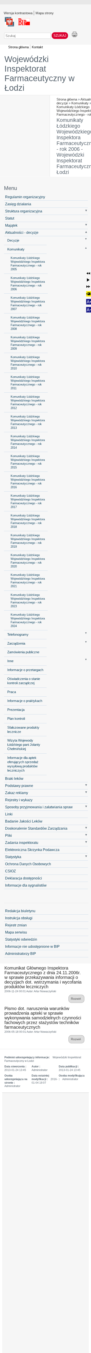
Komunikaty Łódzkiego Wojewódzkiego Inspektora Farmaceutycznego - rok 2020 (28, 560)
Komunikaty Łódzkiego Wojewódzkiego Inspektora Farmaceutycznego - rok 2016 (28, 481)
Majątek (11, 225)
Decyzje (13, 240)
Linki (9, 814)
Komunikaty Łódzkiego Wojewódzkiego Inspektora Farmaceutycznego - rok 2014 (28, 442)
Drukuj (74, 34)
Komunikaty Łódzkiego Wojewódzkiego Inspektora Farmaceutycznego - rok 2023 (28, 600)
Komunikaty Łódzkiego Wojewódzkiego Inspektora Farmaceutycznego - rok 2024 (28, 620)
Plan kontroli (16, 718)
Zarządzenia (16, 643)
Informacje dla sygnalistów (26, 885)
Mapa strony (45, 13)
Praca (11, 692)
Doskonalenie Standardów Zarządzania (36, 828)
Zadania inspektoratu (21, 843)
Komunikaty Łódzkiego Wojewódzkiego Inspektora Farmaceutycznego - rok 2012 (28, 402)
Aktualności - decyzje (21, 232)
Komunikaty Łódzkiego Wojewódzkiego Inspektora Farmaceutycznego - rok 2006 (28, 283)
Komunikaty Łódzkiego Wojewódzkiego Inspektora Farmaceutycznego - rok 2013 (28, 422)
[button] (88, 273)
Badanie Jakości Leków (23, 821)
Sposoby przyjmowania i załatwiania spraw (39, 807)
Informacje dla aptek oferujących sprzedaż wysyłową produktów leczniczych (22, 764)
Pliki (8, 835)
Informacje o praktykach (24, 701)
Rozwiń (76, 998)
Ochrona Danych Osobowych (28, 864)
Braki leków (14, 778)
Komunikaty (80, 103)
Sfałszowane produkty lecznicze (23, 730)
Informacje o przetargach (25, 670)
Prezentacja (16, 710)
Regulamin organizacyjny (25, 197)
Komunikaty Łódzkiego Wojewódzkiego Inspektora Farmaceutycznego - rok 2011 (28, 382)
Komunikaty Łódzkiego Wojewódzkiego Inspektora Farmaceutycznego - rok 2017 (28, 501)
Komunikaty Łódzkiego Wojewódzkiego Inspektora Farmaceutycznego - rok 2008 (28, 323)
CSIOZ (10, 871)
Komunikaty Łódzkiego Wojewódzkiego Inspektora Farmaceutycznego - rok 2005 (28, 263)
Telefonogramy (17, 634)
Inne (10, 661)
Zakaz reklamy (16, 793)
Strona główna (67, 99)
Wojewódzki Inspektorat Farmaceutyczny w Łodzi (39, 73)
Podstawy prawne (19, 786)
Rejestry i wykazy (18, 800)
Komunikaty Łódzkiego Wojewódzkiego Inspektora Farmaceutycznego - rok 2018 (28, 521)
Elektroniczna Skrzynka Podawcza (32, 850)
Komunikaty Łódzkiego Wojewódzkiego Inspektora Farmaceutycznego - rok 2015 (28, 461)
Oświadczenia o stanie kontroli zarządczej (23, 681)
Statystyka (13, 857)
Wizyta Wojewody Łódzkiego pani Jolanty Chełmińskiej (23, 745)
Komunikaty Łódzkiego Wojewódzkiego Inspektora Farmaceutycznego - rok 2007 (28, 303)
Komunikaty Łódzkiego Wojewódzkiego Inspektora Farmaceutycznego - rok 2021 (28, 580)
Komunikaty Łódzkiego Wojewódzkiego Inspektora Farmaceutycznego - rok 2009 (28, 343)
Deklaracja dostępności (23, 878)
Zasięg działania (18, 204)
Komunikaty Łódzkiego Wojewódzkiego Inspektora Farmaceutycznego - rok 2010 (28, 362)
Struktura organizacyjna (23, 211)
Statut (9, 218)
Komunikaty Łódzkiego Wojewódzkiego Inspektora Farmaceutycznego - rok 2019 (28, 541)
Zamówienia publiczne (23, 652)
